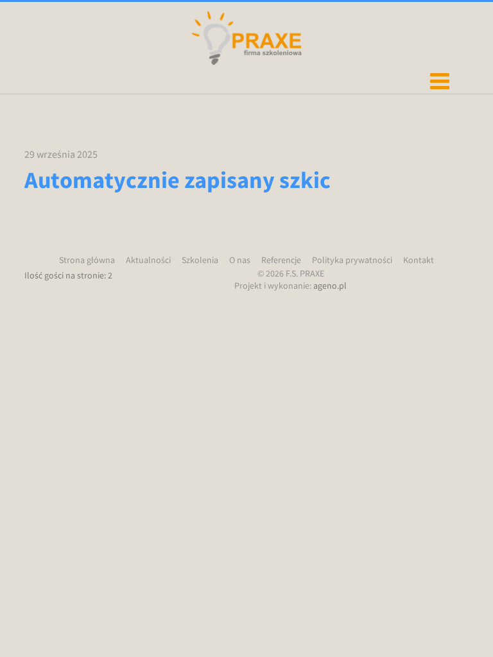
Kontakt (418, 260)
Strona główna (87, 260)
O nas (239, 260)
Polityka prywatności (352, 260)
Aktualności (148, 260)
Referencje (281, 260)
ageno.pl (330, 285)
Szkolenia (200, 260)
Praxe (246, 38)
